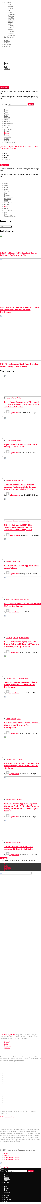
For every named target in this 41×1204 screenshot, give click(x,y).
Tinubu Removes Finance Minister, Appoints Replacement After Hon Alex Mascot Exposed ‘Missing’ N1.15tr (20, 486)
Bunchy (11, 33)
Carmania (11, 14)
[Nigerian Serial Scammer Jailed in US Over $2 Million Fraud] (22, 428)
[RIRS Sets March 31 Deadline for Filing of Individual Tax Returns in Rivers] (20, 242)
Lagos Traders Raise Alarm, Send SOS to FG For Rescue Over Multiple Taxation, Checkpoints (19, 309)
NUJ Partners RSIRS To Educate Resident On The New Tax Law (22, 605)
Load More (3, 858)
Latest (6, 63)
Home (6, 76)
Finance (6, 133)
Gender (6, 139)
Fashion (11, 16)
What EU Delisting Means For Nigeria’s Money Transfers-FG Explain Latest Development (21, 684)
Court (6, 119)
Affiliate (11, 31)
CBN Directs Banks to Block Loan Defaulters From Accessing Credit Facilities (19, 365)
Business (7, 80)
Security (7, 118)
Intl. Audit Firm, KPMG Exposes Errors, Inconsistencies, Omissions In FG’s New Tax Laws (22, 765)
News (6, 110)
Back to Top (4, 1167)
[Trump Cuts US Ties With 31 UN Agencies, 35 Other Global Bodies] (22, 830)
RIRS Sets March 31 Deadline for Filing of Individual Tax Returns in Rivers (18, 254)
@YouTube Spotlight (7, 1117)
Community (12, 35)
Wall (9, 24)
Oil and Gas (8, 129)
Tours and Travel (9, 142)
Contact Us (8, 1155)
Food (10, 10)
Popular (6, 65)
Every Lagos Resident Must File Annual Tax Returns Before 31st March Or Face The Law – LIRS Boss (21, 404)
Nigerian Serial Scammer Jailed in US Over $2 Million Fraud (20, 445)
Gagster (11, 6)
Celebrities (11, 20)
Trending (7, 69)
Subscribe (3, 1120)
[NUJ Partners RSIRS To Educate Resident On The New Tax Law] (22, 587)
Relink (10, 8)
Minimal (11, 27)
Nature (6, 141)
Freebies (11, 18)
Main (10, 4)
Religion (7, 135)
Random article (9, 37)
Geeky (10, 29)
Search (30, 104)
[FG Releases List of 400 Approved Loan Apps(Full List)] (22, 549)
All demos (7, 3)
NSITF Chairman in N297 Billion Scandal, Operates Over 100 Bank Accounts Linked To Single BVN (19, 527)
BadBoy (11, 26)
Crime (6, 82)
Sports (6, 127)
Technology (8, 137)
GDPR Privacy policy (11, 1157)
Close (2, 1169)
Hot (5, 67)
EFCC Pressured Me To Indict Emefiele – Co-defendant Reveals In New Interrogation (22, 725)
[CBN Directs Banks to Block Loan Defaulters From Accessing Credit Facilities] (20, 338)
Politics (6, 78)
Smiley (10, 22)
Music (10, 12)
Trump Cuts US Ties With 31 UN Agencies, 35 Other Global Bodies (18, 848)
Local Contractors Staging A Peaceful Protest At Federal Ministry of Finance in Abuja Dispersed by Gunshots (21, 644)
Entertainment (8, 123)
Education (7, 125)
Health (6, 84)
